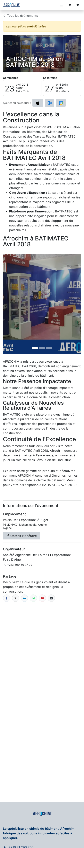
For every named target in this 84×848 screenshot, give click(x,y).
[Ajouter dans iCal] (37, 103)
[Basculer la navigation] (61, 5)
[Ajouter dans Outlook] (49, 103)
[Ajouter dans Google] (60, 103)
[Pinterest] (42, 598)
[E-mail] (51, 598)
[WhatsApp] (33, 598)
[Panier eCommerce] (69, 5)
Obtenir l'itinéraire (23, 536)
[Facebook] (6, 598)
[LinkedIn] (24, 598)
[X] (15, 598)
